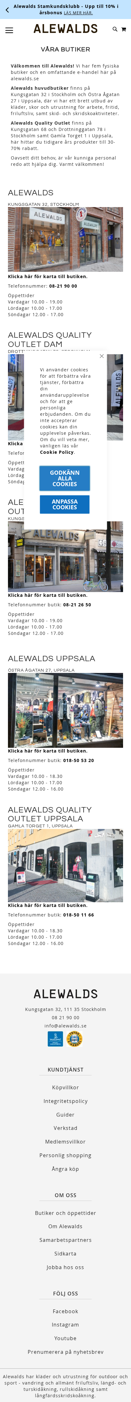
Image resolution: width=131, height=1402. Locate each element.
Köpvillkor (65, 1087)
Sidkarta (65, 1253)
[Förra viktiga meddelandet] (7, 9)
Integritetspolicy (66, 1101)
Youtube (65, 1338)
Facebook (65, 1311)
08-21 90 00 (63, 286)
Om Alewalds (65, 1226)
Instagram (65, 1324)
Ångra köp (65, 1168)
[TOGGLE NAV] (9, 30)
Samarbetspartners (65, 1239)
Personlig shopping (65, 1155)
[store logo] (65, 28)
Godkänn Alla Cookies (65, 478)
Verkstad (66, 1128)
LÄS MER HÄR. (78, 12)
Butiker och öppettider (65, 1213)
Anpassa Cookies (65, 504)
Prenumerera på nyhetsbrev (66, 1351)
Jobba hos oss (65, 1267)
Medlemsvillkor (65, 1141)
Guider (65, 1114)
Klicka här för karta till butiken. (48, 276)
